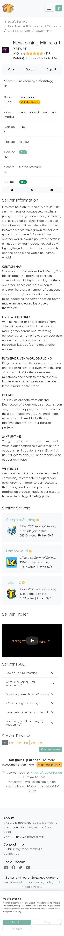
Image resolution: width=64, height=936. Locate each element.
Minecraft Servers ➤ (49, 764)
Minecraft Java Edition (46, 772)
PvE (54, 112)
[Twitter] (20, 867)
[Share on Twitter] (12, 190)
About (49, 827)
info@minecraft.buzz (27, 849)
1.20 (23, 127)
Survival (34, 112)
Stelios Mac (45, 822)
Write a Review (51, 749)
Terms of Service (21, 882)
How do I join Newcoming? (21, 673)
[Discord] (5, 867)
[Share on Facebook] (32, 190)
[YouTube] (27, 867)
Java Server (28, 97)
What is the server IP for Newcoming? (20, 683)
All (5, 742)
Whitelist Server (30, 102)
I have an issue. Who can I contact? (27, 712)
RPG (23, 112)
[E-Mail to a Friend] (52, 190)
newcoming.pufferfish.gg (36, 81)
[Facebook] (13, 867)
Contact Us (11, 853)
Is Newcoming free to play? (22, 703)
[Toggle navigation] (49, 8)
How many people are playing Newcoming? (24, 722)
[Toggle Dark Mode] (58, 8)
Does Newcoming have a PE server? (27, 694)
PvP (45, 112)
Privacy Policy (44, 882)
